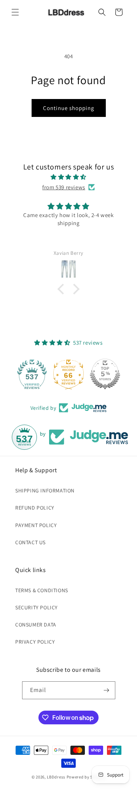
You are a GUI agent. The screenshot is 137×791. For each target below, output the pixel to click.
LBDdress (56, 777)
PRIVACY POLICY (35, 641)
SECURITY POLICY (36, 607)
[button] (15, 12)
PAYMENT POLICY (36, 525)
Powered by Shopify (86, 777)
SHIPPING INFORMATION (45, 490)
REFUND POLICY (34, 507)
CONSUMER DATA (35, 624)
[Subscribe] (106, 690)
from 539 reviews (63, 187)
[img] (68, 177)
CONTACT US (30, 542)
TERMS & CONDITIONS (41, 590)
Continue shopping (68, 108)
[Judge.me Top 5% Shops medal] (105, 374)
